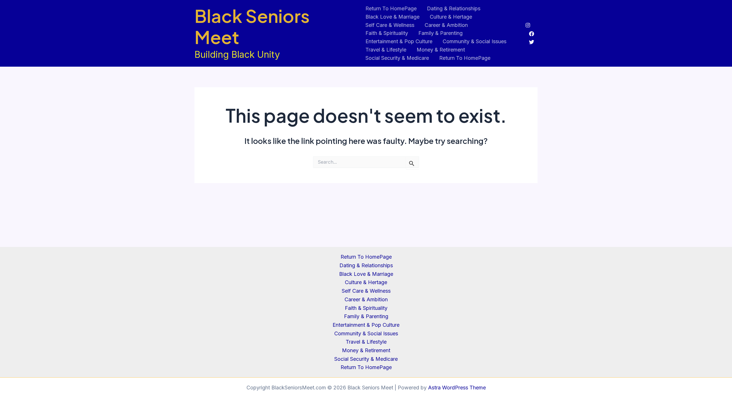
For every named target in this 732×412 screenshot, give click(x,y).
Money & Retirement (441, 50)
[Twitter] (531, 42)
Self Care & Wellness (389, 25)
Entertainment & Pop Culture (398, 41)
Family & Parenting (440, 33)
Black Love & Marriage (392, 17)
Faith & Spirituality (386, 33)
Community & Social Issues (474, 41)
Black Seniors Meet (252, 26)
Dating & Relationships (453, 8)
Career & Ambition (446, 25)
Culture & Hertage (451, 17)
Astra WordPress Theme (457, 388)
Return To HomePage (391, 8)
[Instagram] (527, 25)
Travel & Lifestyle (385, 50)
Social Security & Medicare (397, 58)
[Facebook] (531, 33)
